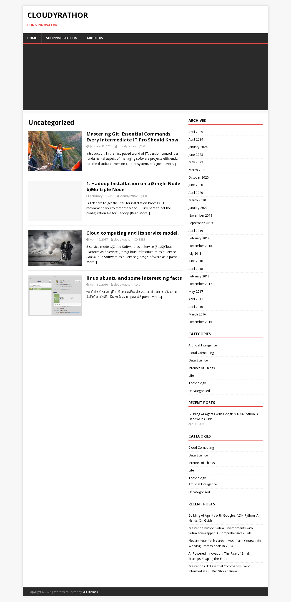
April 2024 (195, 139)
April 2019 (195, 230)
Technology (197, 383)
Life (191, 375)
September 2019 (200, 223)
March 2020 (197, 200)
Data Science (198, 360)
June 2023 (195, 154)
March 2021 (197, 170)
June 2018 (195, 261)
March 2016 (197, 314)
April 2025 (195, 132)
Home (32, 38)
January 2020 (198, 207)
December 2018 (200, 245)
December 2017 (200, 284)
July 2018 (195, 253)
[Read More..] (166, 163)
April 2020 (195, 192)
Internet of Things (201, 368)
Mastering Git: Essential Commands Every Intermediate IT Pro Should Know (132, 137)
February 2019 (199, 238)
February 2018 (199, 276)
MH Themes (90, 592)
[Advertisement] (145, 78)
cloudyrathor (127, 146)
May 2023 (195, 162)
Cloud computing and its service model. (132, 233)
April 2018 (195, 268)
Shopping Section (61, 38)
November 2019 (200, 215)
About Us (95, 38)
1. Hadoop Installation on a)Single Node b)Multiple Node (133, 186)
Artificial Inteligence (202, 345)
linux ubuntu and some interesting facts (134, 278)
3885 (142, 239)
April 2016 (195, 307)
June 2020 (195, 185)
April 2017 (195, 299)
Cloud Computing (201, 353)
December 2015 (200, 322)
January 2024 (198, 147)
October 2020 (198, 177)
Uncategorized (199, 391)
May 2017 (195, 291)
